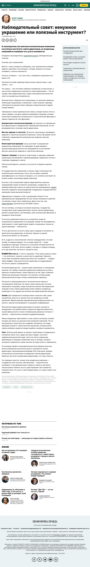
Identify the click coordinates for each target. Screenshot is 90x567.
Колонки (21, 10)
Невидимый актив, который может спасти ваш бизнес (74, 58)
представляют (7, 204)
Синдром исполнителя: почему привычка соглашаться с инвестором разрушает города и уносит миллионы (42, 454)
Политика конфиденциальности (31, 528)
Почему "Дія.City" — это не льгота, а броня (42, 491)
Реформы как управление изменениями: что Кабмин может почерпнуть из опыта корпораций (74, 77)
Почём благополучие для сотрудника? (73, 52)
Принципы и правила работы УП (79, 528)
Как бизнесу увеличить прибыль (14, 427)
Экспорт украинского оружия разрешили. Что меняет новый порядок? (43, 474)
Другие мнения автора (71, 48)
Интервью (68, 10)
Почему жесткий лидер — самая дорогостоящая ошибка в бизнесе (27, 438)
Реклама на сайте (6, 528)
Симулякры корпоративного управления (74, 69)
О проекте (16, 528)
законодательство (26, 387)
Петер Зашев (17, 18)
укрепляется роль (31, 56)
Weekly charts (77, 10)
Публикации (13, 10)
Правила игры (41, 10)
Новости (4, 10)
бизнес (16, 387)
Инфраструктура (30, 10)
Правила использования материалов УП (55, 528)
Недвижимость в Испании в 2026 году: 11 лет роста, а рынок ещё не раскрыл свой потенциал (14, 492)
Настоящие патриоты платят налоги (74, 64)
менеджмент (7, 387)
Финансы (50, 10)
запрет (53, 187)
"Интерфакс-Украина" (59, 535)
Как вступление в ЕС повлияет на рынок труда (14, 451)
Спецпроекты (59, 10)
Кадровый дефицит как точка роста (16, 433)
